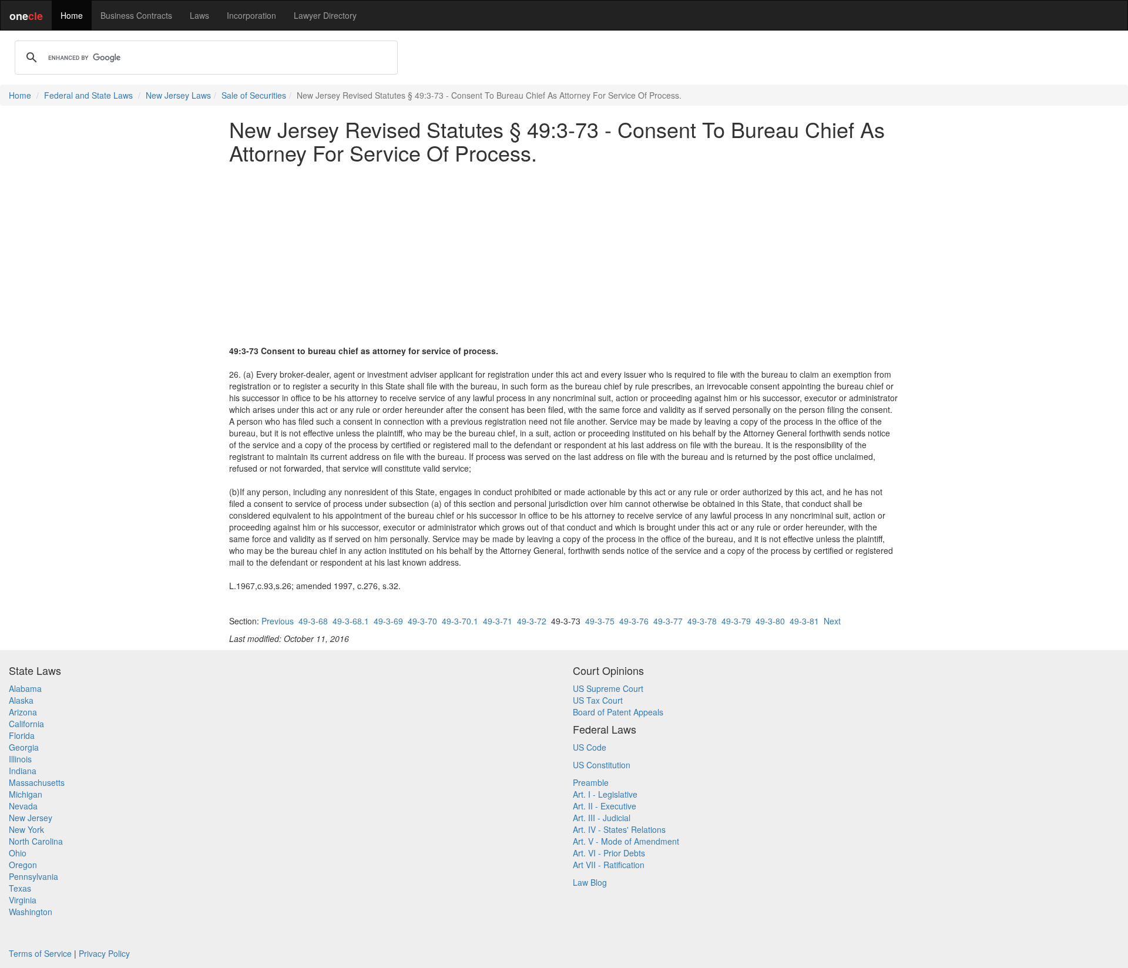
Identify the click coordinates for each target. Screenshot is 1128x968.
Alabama (25, 688)
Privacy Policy (104, 953)
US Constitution (601, 765)
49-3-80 (770, 621)
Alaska (21, 700)
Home (72, 15)
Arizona (23, 712)
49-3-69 (388, 621)
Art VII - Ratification (608, 864)
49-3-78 (702, 621)
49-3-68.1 (351, 621)
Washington (30, 911)
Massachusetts (37, 782)
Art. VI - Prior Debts (609, 853)
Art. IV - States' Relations (619, 829)
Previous (277, 621)
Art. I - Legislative (605, 794)
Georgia (24, 747)
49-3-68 (313, 621)
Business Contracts (136, 15)
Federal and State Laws (88, 95)
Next (832, 621)
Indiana (22, 771)
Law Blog (590, 882)
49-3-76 (634, 621)
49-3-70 (422, 621)
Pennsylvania (33, 876)
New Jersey (30, 818)
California (26, 724)
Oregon (23, 864)
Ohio (17, 853)
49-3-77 (668, 621)
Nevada (23, 806)
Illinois (20, 759)
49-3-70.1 (460, 621)
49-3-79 (736, 621)
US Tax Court (598, 700)
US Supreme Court (608, 688)
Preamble (591, 782)
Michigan (25, 794)
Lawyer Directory (325, 15)
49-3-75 (600, 621)
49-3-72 (531, 621)
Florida (22, 735)
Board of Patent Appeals (618, 712)
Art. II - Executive (604, 806)
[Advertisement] (564, 254)
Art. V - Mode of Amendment (626, 841)
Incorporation (251, 15)
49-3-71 (497, 621)
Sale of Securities (253, 95)
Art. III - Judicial (601, 818)
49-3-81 (804, 621)
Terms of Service (40, 953)
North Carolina (36, 841)
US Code (589, 747)
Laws (199, 15)
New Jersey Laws (178, 95)
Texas (20, 888)
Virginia (22, 900)
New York (26, 829)
